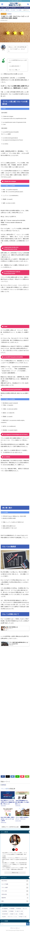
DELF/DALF (14, 7)
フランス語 (15, 890)
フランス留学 (3, 13)
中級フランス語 (23, 916)
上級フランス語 (20, 911)
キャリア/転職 (15, 884)
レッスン (20, 7)
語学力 (4, 916)
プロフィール (15, 872)
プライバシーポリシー (15, 928)
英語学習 (15, 897)
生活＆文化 (15, 894)
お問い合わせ (26, 7)
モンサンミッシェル (13, 916)
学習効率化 (5, 908)
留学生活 (9, 13)
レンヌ (25, 908)
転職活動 (12, 908)
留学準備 (5, 911)
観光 (15, 901)
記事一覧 (7, 7)
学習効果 (11, 911)
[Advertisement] (15, 309)
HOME (2, 7)
